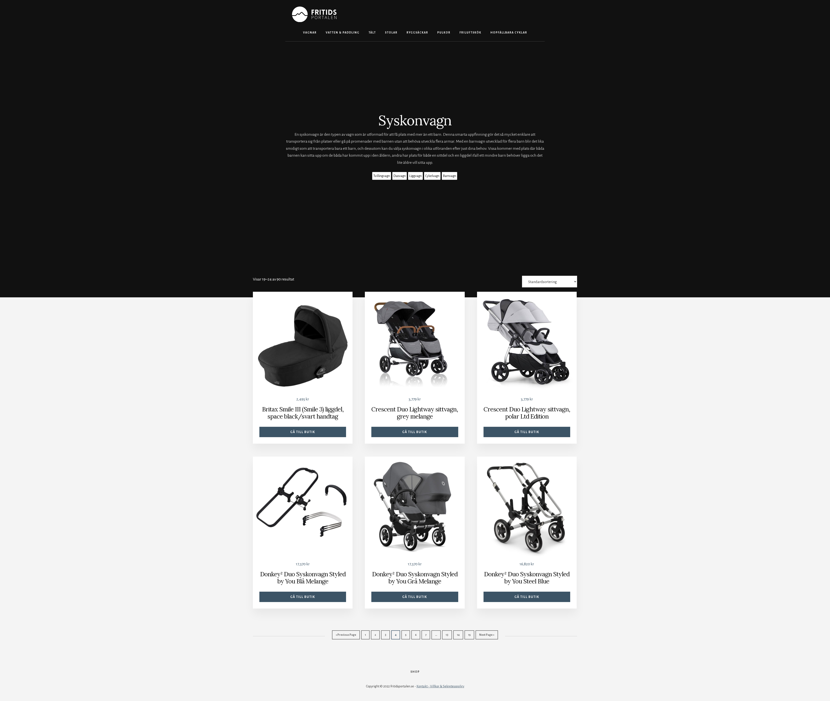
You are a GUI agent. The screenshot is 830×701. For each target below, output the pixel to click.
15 (469, 634)
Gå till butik (302, 432)
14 (458, 634)
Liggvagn (415, 176)
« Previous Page (346, 634)
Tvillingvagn (381, 176)
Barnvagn (449, 176)
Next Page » (486, 634)
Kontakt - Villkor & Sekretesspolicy (440, 686)
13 (447, 634)
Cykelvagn (432, 176)
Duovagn (399, 176)
